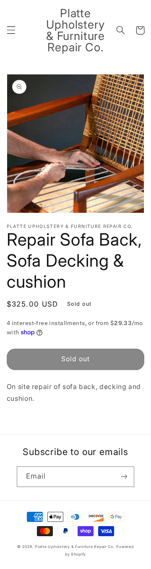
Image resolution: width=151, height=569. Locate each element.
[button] (11, 30)
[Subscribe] (124, 476)
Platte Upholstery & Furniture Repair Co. (75, 547)
